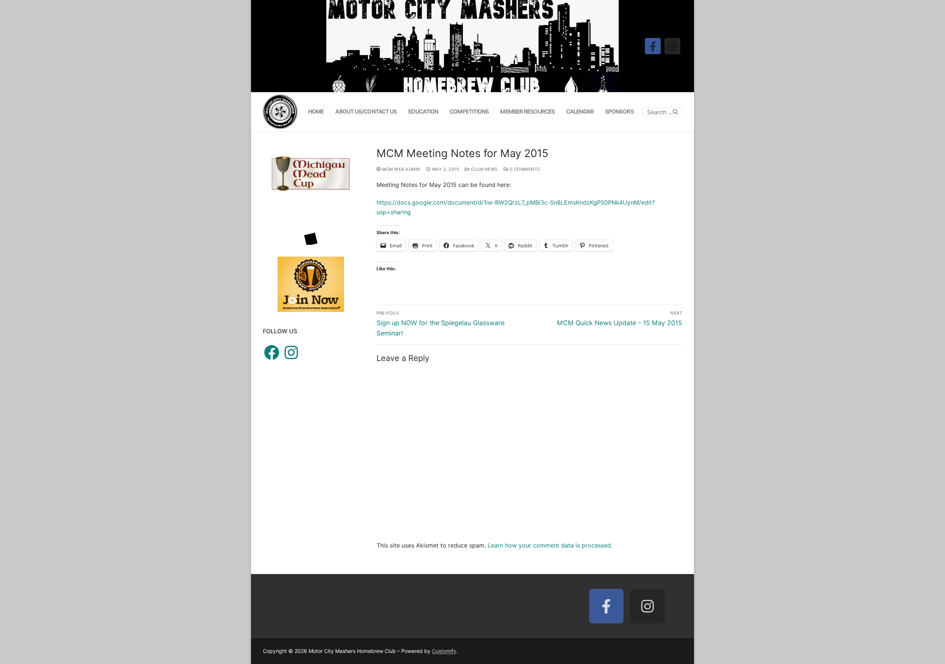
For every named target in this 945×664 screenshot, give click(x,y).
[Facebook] (653, 46)
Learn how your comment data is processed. (550, 545)
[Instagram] (672, 46)
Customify (444, 651)
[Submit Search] (675, 111)
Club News (484, 169)
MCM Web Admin (400, 169)
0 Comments (524, 169)
